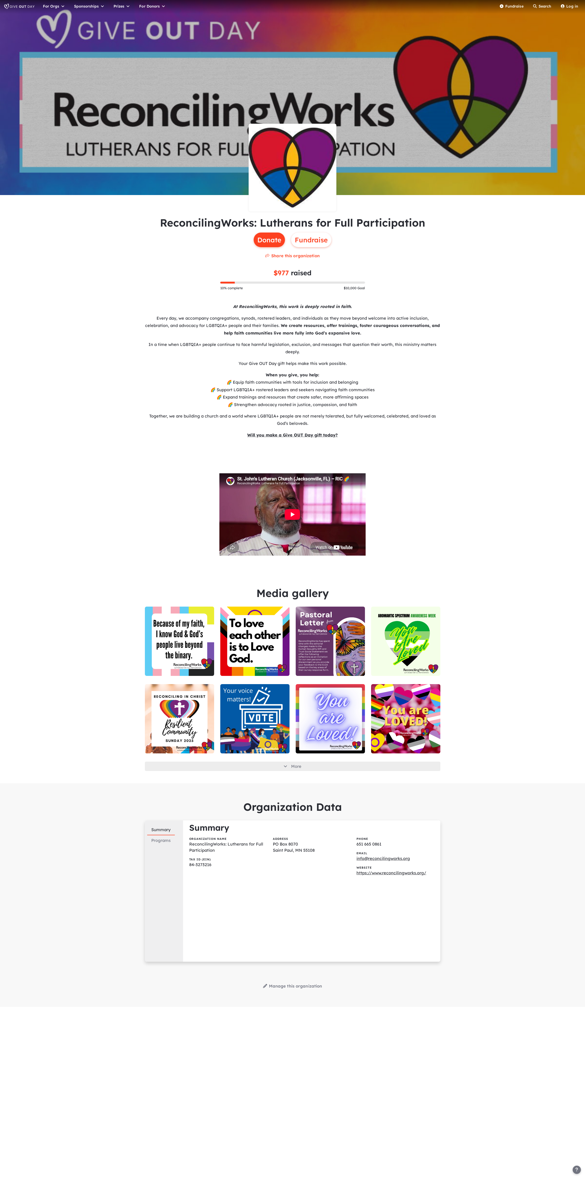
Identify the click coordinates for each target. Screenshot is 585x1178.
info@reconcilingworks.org (383, 858)
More (296, 766)
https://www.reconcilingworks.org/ (391, 872)
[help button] (577, 1170)
